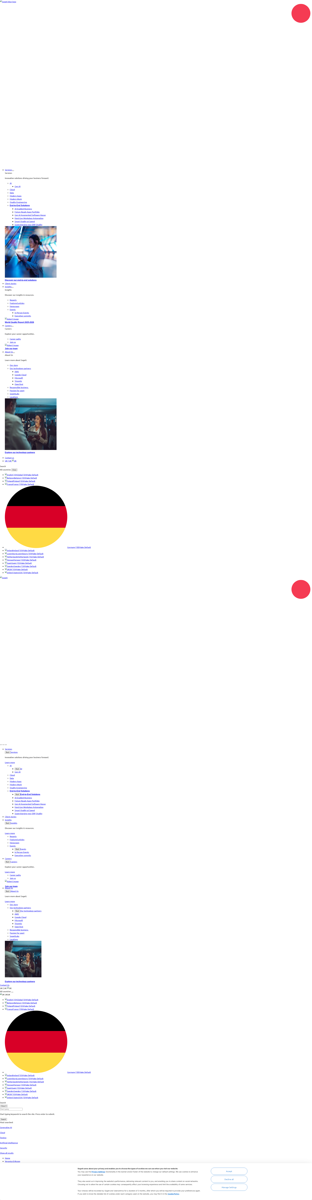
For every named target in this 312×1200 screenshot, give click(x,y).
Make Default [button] (32, 474)
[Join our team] (158, 345)
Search (3, 1119)
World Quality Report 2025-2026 (19, 322)
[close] (3, 744)
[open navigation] (6, 744)
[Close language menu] (12, 992)
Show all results (7, 1153)
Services (14, 752)
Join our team (11, 349)
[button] (13, 170)
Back (8, 752)
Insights (13, 823)
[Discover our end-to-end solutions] (158, 252)
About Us (14, 891)
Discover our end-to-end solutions (21, 280)
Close (14, 470)
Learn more (10, 762)
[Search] (1, 744)
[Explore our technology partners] (158, 424)
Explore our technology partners (20, 452)
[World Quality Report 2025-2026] (158, 319)
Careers (13, 861)
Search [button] (3, 466)
